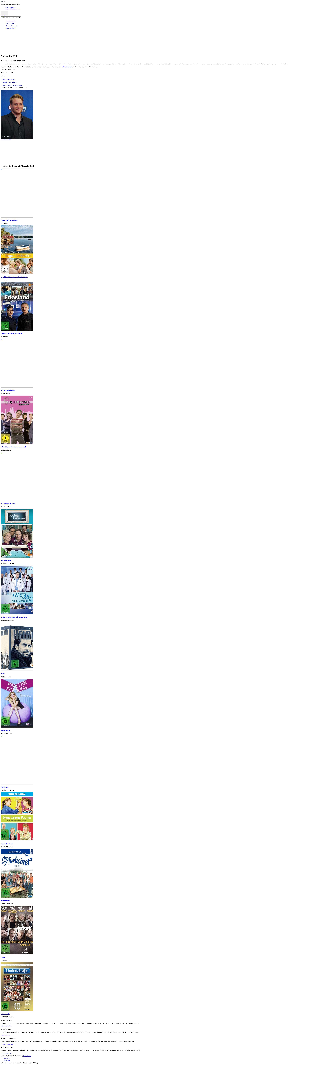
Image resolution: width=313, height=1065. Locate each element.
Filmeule (3, 15)
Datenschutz (7, 1060)
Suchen (18, 17)
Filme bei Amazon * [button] (6, 139)
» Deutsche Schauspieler (7, 1044)
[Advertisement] (49, 41)
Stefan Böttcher (27, 1056)
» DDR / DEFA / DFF (6, 1053)
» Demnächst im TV (6, 1026)
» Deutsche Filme (5, 1035)
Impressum (7, 1058)
